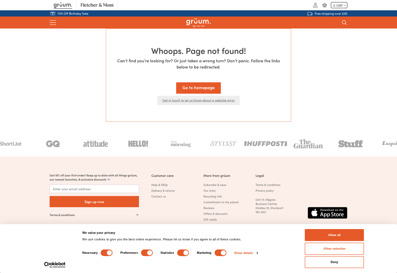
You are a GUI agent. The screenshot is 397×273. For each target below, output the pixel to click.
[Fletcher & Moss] (97, 5)
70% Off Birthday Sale (72, 13)
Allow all (334, 235)
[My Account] (315, 5)
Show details (243, 253)
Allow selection (334, 248)
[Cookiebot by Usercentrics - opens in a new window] (55, 265)
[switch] (147, 252)
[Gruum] (63, 5)
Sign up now (94, 201)
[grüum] (198, 22)
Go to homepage (198, 87)
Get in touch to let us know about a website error (198, 100)
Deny (334, 262)
